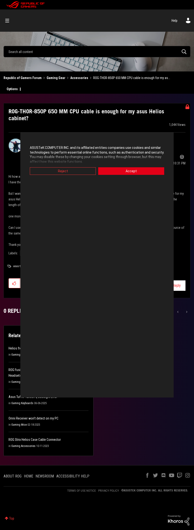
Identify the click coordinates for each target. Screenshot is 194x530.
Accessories (79, 78)
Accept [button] (131, 171)
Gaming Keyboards (22, 403)
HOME (28, 476)
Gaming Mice (19, 424)
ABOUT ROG (13, 476)
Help (174, 20)
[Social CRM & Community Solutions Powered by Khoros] (178, 520)
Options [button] (12, 89)
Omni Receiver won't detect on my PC (33, 418)
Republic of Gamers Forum (23, 78)
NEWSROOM (44, 476)
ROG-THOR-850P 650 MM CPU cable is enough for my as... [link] (131, 78)
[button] (14, 283)
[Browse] (10, 20)
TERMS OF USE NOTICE (81, 490)
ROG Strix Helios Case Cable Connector (35, 440)
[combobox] (97, 51)
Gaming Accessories (23, 446)
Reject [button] (63, 171)
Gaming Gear (56, 78)
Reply (176, 285)
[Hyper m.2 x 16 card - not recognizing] (178, 311)
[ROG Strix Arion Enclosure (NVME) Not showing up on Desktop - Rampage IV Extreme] (186, 311)
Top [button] (11, 518)
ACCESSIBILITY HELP (72, 476)
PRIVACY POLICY (108, 490)
